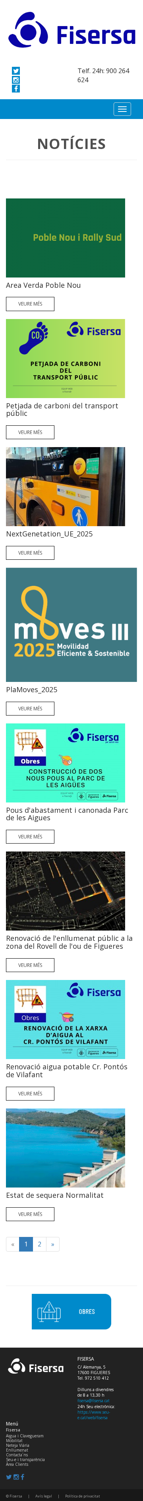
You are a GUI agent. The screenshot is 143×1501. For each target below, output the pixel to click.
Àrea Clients (17, 1464)
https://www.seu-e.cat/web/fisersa (93, 1414)
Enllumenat (17, 1450)
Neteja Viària (17, 1445)
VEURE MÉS (30, 303)
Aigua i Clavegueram (25, 1436)
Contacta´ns (17, 1455)
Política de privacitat (82, 1496)
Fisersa (13, 1430)
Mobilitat (14, 1440)
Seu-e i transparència (25, 1459)
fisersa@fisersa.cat (93, 1400)
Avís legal (43, 1496)
